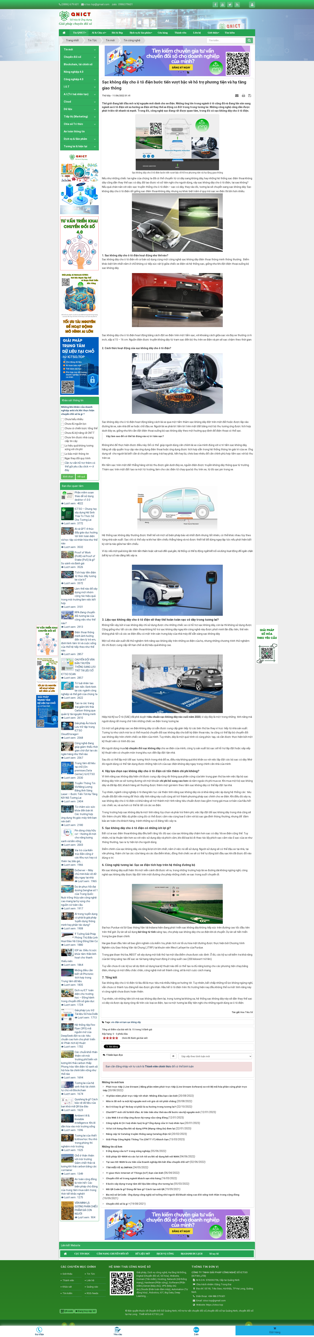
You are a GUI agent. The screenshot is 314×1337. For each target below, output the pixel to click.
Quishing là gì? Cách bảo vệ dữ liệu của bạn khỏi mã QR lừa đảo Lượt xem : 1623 (79, 1105)
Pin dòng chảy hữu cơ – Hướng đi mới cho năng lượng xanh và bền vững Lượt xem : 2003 (78, 837)
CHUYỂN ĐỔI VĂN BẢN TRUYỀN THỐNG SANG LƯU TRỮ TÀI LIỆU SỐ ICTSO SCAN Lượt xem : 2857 (78, 668)
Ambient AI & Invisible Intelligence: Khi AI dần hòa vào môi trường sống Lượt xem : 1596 (78, 1123)
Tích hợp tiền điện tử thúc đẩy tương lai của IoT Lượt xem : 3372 (80, 578)
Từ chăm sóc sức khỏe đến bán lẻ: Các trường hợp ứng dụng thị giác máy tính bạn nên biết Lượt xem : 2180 (79, 815)
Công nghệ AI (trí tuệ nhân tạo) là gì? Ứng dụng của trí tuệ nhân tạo (145, 1123)
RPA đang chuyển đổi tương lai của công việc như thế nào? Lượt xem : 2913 (78, 619)
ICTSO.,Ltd (157, 1314)
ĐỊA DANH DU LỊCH (191, 1253)
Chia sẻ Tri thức (73, 124)
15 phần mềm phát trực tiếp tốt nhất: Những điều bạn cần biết (142, 1095)
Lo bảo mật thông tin (77, 453)
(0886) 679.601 (70, 4)
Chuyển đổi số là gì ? (118, 1203)
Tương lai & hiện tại (75, 146)
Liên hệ (197, 32)
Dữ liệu (68, 109)
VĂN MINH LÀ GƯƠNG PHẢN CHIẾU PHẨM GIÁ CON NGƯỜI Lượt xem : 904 (86, 1210)
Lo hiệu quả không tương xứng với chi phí (79, 447)
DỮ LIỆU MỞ (142, 1253)
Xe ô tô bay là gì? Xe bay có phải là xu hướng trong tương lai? (141, 1106)
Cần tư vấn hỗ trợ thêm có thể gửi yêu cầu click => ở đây (80, 466)
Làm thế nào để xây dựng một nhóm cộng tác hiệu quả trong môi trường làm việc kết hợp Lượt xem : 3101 (79, 597)
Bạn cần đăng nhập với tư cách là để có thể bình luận (150, 1066)
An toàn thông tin (74, 131)
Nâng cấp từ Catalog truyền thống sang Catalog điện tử (138, 1134)
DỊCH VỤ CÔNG (165, 1253)
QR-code (68, 1311)
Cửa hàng (163, 32)
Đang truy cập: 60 (86, 1311)
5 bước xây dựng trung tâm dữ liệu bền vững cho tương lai (139, 1183)
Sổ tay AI (214, 1253)
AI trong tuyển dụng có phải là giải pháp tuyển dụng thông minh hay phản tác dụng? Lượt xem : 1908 (79, 921)
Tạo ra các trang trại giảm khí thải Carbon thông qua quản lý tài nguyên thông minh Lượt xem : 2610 (78, 710)
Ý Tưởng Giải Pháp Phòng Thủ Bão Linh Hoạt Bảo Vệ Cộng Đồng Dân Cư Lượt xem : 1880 (79, 939)
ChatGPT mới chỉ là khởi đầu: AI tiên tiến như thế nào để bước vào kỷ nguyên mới (153, 1112)
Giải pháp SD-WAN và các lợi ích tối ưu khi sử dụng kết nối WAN (142, 1156)
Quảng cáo (92, 1286)
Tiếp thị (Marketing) (76, 116)
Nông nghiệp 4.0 (73, 71)
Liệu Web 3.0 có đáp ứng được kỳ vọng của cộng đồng (137, 1117)
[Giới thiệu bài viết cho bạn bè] (237, 95)
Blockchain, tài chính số (78, 64)
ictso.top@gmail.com (96, 4)
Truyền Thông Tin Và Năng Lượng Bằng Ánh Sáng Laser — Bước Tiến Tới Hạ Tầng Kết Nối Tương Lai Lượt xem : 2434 (79, 792)
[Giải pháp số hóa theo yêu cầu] (267, 644)
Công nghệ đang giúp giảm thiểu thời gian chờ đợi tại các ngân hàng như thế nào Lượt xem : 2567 (79, 750)
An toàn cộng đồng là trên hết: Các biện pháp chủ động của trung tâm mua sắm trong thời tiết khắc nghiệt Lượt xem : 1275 (79, 1188)
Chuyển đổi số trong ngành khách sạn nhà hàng (133, 1178)
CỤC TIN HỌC (82, 1253)
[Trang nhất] (64, 32)
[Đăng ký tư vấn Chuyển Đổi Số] (177, 60)
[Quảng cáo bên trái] (79, 183)
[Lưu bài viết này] (250, 95)
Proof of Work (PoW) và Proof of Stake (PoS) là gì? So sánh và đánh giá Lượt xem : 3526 (78, 560)
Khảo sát (67, 1286)
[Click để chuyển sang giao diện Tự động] (64, 1325)
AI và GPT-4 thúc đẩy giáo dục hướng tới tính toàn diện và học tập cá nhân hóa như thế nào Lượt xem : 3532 (79, 538)
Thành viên (180, 32)
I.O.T (66, 86)
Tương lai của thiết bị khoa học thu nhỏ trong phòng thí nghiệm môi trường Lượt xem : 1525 (79, 1143)
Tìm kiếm (230, 32)
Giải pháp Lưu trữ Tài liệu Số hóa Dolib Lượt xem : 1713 (86, 1014)
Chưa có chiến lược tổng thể (81, 428)
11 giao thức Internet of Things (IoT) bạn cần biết (134, 1173)
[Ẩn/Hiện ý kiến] (173, 1056)
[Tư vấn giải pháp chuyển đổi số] (79, 243)
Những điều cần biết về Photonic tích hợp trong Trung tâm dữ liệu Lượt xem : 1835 (77, 977)
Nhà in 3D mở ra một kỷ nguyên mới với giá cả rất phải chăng (141, 1101)
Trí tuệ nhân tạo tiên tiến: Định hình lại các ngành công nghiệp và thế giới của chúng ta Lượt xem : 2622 (79, 690)
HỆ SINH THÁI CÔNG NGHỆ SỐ (130, 1266)
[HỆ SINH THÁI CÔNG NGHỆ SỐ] (122, 1283)
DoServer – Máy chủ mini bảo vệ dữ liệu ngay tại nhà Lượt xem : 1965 (86, 876)
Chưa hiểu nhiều (74, 419)
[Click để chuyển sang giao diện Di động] (72, 1325)
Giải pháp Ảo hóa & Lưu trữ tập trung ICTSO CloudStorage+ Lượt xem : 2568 (78, 730)
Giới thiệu (213, 32)
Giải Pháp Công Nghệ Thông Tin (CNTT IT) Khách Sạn (137, 1139)
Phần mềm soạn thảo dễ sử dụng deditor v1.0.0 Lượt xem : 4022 (79, 498)
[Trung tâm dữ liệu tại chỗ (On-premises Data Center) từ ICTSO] (79, 365)
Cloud (67, 101)
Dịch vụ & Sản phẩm (140, 32)
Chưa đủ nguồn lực (75, 423)
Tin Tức (91, 1273)
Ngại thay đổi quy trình (77, 458)
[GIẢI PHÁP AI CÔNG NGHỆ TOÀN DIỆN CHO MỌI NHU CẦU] (79, 303)
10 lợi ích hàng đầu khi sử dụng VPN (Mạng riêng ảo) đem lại (140, 1128)
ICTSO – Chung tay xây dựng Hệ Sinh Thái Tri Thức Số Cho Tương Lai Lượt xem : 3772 (80, 516)
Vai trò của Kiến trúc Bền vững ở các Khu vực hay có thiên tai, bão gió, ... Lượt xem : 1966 (79, 857)
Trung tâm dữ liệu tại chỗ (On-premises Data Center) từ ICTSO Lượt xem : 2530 (79, 770)
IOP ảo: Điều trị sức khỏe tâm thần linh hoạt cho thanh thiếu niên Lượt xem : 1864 (79, 957)
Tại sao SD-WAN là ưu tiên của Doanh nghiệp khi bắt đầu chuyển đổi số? (147, 1162)
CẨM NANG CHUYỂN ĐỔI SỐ (112, 1253)
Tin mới (68, 49)
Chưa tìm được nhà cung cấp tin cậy (79, 439)
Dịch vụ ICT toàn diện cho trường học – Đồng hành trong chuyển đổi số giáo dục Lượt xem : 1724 (77, 997)
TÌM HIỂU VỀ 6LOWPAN (119, 1167)
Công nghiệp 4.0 (73, 79)
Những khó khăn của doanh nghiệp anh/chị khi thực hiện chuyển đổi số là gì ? (77, 410)
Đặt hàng (274, 1332)
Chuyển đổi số (72, 56)
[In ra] (244, 95)
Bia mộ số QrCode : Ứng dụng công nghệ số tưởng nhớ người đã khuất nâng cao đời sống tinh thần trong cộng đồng (172, 1194)
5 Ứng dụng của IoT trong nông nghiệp (128, 1151)
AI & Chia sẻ (98, 32)
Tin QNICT (79, 32)
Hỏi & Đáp (117, 32)
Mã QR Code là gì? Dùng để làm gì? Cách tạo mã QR (135, 1189)
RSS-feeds (92, 1293)
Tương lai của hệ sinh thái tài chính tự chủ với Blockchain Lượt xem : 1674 (78, 1088)
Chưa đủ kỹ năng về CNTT (80, 432)
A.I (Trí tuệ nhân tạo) (76, 94)
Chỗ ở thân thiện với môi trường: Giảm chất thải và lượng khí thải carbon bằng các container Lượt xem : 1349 (79, 1164)
